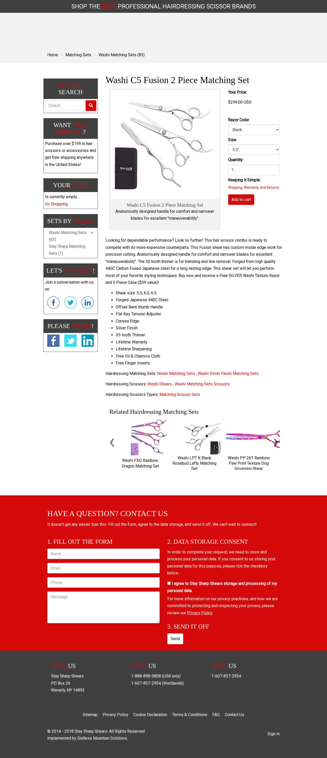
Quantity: (235, 159)
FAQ (216, 714)
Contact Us (234, 714)
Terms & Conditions (189, 714)
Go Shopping (56, 204)
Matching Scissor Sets (179, 394)
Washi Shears (159, 384)
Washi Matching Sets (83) (122, 54)
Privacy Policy (199, 612)
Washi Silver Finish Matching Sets (228, 373)
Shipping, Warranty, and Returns (253, 187)
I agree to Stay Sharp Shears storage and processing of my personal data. (222, 587)
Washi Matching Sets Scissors (202, 384)
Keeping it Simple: (244, 179)
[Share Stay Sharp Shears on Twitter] (70, 341)
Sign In (273, 733)
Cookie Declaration (150, 714)
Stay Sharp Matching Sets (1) (67, 250)
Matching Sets (78, 54)
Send (175, 638)
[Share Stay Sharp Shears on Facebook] (53, 341)
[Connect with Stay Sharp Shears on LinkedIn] (87, 303)
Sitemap (90, 714)
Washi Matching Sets (176, 373)
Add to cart (241, 199)
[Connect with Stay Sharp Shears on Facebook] (53, 303)
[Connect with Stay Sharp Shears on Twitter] (70, 303)
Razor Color (238, 119)
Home (52, 54)
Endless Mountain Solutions (102, 738)
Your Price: (237, 92)
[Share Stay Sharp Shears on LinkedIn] (87, 341)
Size (232, 139)
